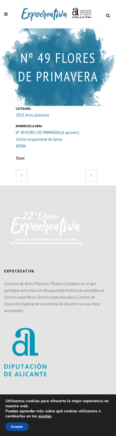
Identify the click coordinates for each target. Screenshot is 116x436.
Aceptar (17, 426)
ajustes (44, 416)
